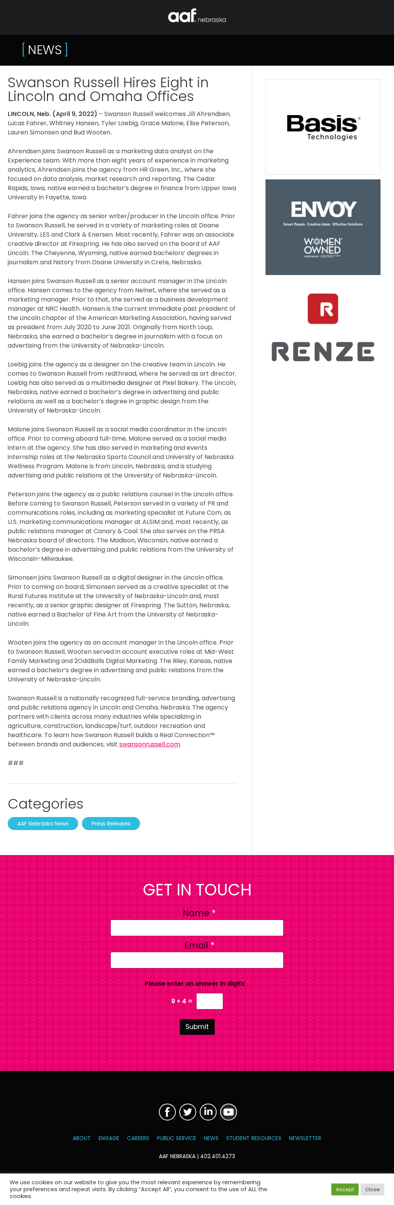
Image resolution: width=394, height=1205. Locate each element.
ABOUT (82, 1138)
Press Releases (111, 823)
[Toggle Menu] (11, 17)
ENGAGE (108, 1138)
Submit (197, 1026)
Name (199, 913)
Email (199, 945)
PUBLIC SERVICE (176, 1138)
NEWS (211, 1138)
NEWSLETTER (305, 1138)
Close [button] (372, 1189)
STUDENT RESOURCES (253, 1138)
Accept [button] (345, 1189)
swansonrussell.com (149, 744)
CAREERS (138, 1138)
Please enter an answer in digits (197, 983)
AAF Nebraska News (42, 823)
